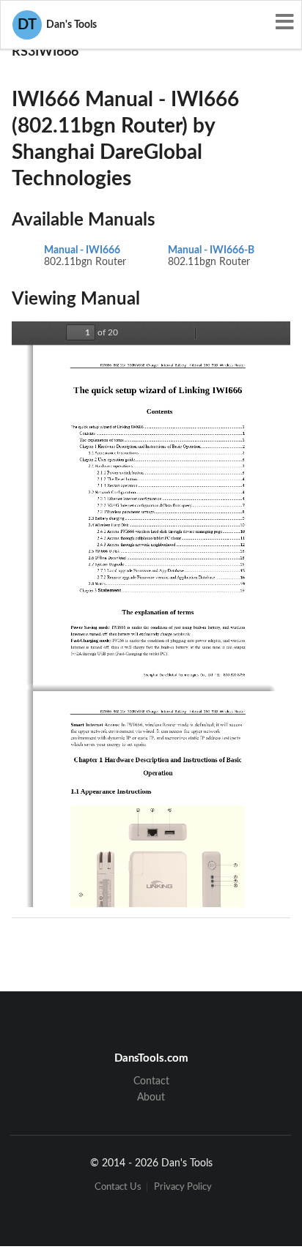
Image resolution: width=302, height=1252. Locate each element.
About (151, 1097)
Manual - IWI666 (82, 250)
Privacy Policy (183, 1187)
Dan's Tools (57, 25)
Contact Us (118, 1187)
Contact (151, 1081)
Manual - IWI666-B (211, 250)
